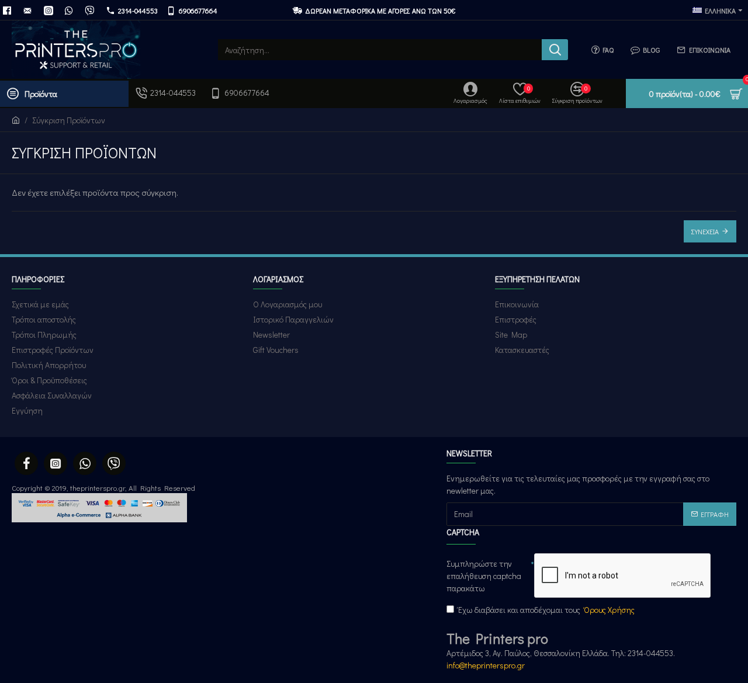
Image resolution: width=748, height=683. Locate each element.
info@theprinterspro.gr (485, 665)
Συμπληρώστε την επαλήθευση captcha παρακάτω (483, 576)
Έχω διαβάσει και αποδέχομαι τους (546, 609)
